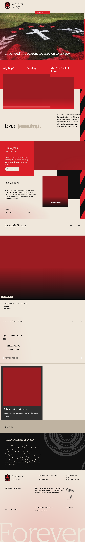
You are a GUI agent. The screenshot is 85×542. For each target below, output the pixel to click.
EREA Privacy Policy (11, 509)
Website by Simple (41, 511)
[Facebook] (67, 510)
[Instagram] (70, 510)
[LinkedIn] (74, 510)
